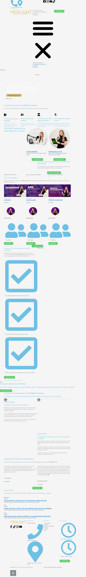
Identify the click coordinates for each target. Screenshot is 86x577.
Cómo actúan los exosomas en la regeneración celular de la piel (25, 500)
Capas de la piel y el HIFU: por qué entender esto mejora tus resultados (28, 508)
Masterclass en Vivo (55, 151)
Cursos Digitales (31, 151)
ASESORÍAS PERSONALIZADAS (39, 12)
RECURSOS (35, 14)
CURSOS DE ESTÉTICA (38, 10)
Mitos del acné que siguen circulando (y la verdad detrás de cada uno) (27, 516)
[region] (37, 86)
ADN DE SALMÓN (31, 200)
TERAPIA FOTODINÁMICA (55, 200)
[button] (43, 39)
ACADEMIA (35, 13)
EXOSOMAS (7, 200)
